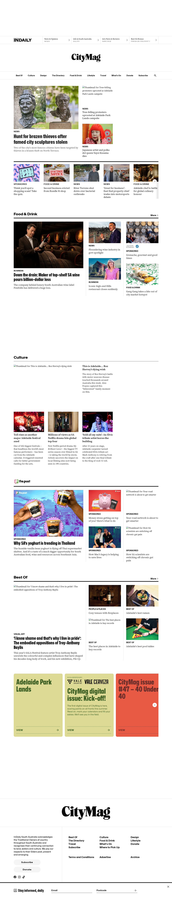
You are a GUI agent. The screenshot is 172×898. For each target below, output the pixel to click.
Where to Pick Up (110, 847)
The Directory (58, 75)
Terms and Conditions (81, 857)
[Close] (168, 886)
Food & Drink (76, 75)
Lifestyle (91, 75)
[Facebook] (15, 877)
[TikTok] (23, 877)
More (153, 215)
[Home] (28, 40)
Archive (135, 857)
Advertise (105, 857)
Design (43, 75)
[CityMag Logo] (86, 57)
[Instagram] (19, 877)
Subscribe (143, 75)
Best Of (19, 75)
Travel (103, 75)
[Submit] (134, 890)
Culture (31, 75)
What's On (116, 75)
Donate (129, 75)
